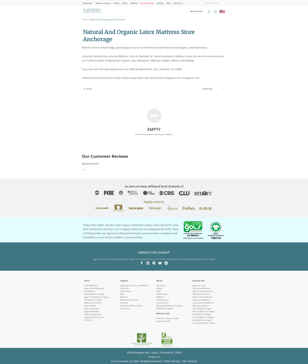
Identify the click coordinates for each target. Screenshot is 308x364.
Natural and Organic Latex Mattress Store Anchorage (107, 19)
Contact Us (125, 308)
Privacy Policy (162, 300)
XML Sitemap (189, 361)
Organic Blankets (91, 311)
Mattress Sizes (199, 285)
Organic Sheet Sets (92, 314)
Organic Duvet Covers (94, 317)
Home (85, 19)
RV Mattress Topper (93, 300)
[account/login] (209, 12)
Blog (158, 291)
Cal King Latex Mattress (203, 302)
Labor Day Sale (163, 321)
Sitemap (124, 302)
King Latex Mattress (201, 300)
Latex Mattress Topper (94, 294)
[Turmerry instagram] (147, 263)
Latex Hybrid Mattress (94, 288)
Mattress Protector (93, 302)
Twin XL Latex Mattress (202, 291)
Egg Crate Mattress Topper (96, 297)
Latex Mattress (91, 285)
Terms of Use (162, 302)
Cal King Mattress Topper (203, 323)
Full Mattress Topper (201, 314)
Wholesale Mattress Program (169, 305)
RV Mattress (89, 291)
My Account (125, 291)
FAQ (122, 294)
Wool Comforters (92, 308)
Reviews (124, 297)
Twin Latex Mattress (201, 288)
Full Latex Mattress (200, 294)
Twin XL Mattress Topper (203, 311)
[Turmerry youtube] (159, 263)
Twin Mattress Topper (202, 308)
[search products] (203, 3)
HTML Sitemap (172, 361)
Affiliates (160, 297)
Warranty (124, 288)
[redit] (166, 263)
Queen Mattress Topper (203, 317)
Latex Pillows (90, 305)
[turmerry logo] (92, 11)
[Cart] (215, 11)
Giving (159, 288)
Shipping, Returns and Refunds (134, 285)
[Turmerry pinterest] (153, 263)
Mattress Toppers (200, 305)
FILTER (88, 89)
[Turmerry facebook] (141, 263)
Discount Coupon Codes (167, 318)
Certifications (162, 294)
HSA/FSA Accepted (164, 308)
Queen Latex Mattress (202, 297)
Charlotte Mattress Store (131, 305)
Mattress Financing (129, 300)
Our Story (160, 285)
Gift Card (88, 320)
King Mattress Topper (202, 320)
